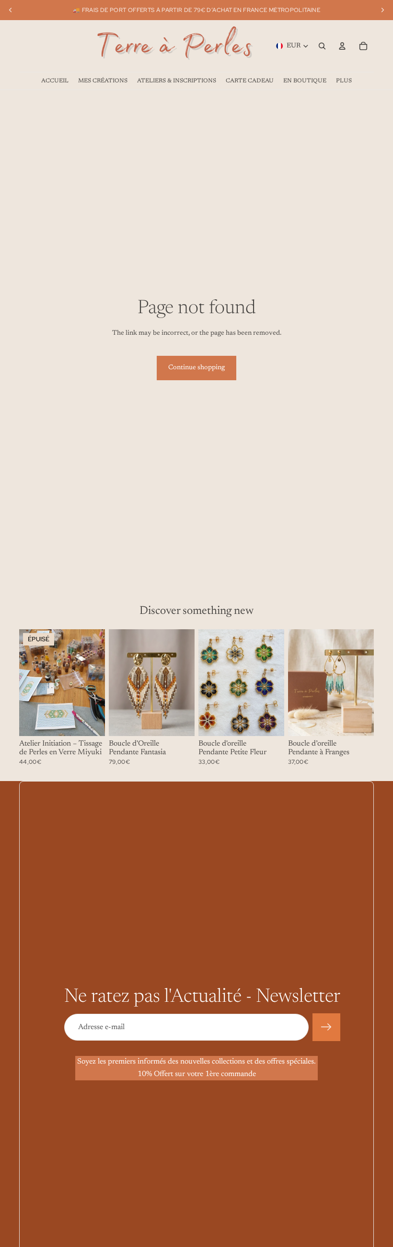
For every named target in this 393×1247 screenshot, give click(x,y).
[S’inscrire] (326, 1027)
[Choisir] (179, 721)
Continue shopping (196, 367)
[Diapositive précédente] (29, 682)
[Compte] (342, 46)
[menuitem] (344, 80)
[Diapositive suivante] (94, 682)
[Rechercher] (322, 46)
